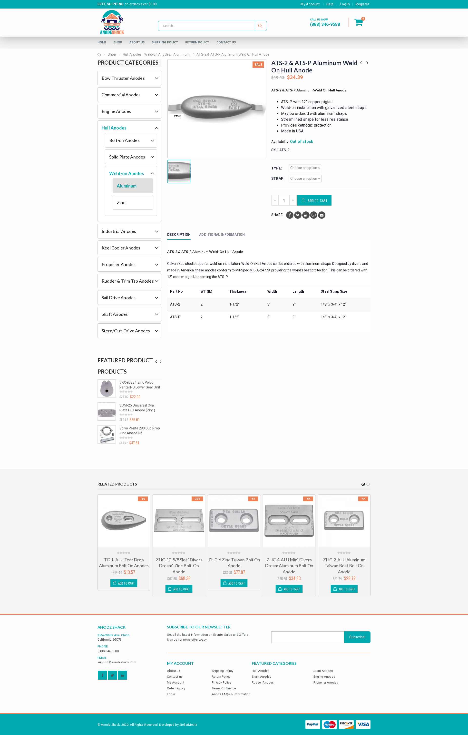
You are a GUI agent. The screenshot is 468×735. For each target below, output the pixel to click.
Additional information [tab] (222, 235)
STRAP (277, 178)
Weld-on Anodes (126, 173)
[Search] (260, 26)
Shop (118, 42)
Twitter (298, 215)
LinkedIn (306, 215)
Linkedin (122, 675)
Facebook (289, 215)
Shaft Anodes (115, 314)
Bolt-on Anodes (124, 140)
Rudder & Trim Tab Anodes (128, 281)
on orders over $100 (127, 4)
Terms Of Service (224, 688)
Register (362, 4)
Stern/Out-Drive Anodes (126, 330)
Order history (176, 688)
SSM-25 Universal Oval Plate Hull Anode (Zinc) (137, 407)
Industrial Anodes (119, 231)
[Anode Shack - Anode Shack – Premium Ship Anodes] (112, 23)
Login (171, 694)
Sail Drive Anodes (119, 297)
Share (277, 215)
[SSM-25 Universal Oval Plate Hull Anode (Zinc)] (107, 411)
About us (173, 671)
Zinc (121, 202)
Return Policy (197, 42)
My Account (310, 4)
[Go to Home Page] (99, 54)
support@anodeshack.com (117, 662)
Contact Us (226, 42)
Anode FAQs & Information (231, 694)
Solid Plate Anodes (127, 156)
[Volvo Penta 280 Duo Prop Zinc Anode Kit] (107, 434)
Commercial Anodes (121, 94)
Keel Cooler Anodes (121, 247)
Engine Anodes (116, 111)
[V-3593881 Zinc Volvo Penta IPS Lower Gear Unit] (107, 388)
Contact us (175, 676)
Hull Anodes (114, 127)
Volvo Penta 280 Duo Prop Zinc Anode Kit (139, 430)
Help (329, 4)
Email (321, 215)
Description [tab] (179, 235)
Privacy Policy (221, 682)
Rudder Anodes (263, 682)
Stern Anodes (323, 671)
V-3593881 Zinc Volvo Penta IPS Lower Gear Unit (139, 384)
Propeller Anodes (119, 264)
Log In (345, 4)
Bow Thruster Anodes (123, 78)
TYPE (276, 168)
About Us (137, 42)
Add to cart (318, 200)
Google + (313, 215)
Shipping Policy (165, 42)
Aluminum (127, 186)
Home (102, 42)
